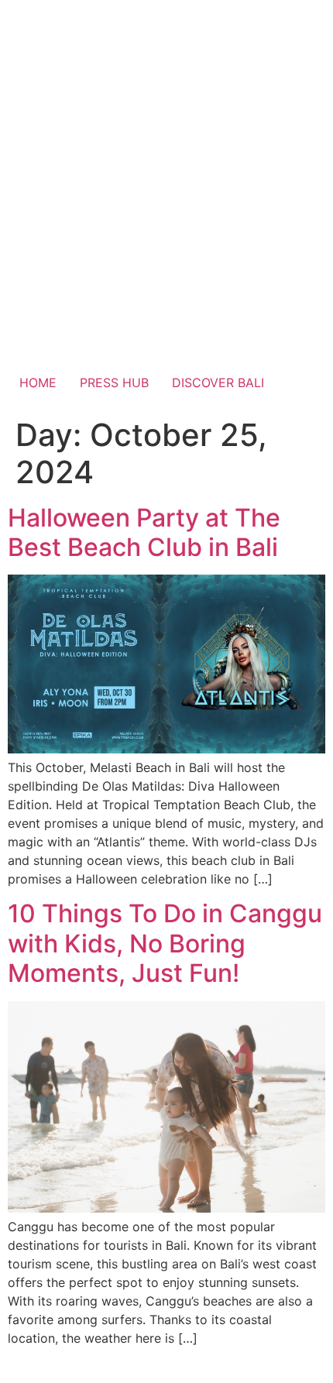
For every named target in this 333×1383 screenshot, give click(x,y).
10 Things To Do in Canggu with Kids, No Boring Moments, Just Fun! (165, 943)
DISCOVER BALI (218, 382)
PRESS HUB (114, 382)
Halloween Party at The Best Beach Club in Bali (144, 532)
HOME (38, 382)
